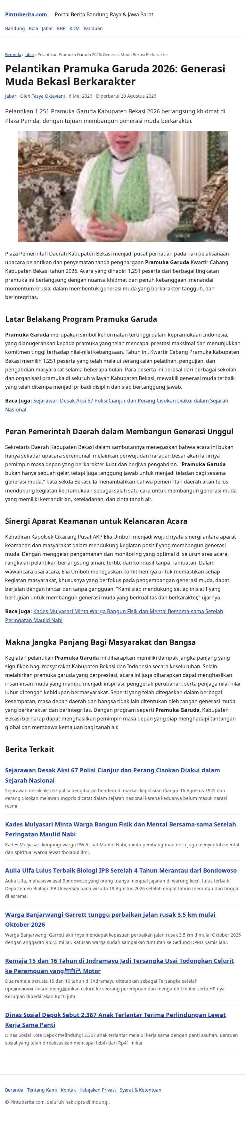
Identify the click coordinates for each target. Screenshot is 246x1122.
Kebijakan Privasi (97, 1090)
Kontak (68, 1090)
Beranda (13, 54)
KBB (61, 28)
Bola (33, 28)
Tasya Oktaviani (48, 96)
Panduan (93, 28)
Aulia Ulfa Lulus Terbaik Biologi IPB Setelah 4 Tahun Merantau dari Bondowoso (121, 870)
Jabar (47, 28)
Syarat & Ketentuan (140, 1090)
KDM (75, 28)
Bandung (15, 28)
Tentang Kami (42, 1090)
